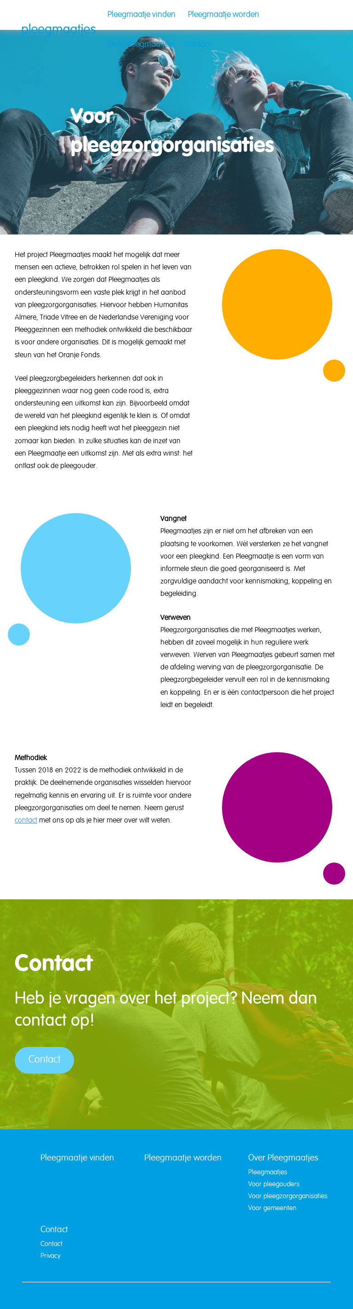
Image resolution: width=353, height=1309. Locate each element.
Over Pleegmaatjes (140, 45)
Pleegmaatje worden (223, 15)
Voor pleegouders (274, 1184)
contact (26, 820)
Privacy (50, 1256)
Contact (197, 45)
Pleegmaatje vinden (142, 15)
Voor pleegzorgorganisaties (288, 1196)
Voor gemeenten (272, 1208)
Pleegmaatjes (267, 1172)
